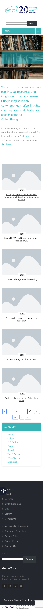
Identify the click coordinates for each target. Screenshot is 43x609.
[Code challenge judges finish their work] (21, 381)
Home (8, 489)
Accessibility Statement (16, 526)
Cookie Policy (11, 541)
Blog (7, 509)
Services (9, 499)
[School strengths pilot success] (21, 342)
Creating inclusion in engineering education (21, 319)
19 (37, 411)
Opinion (11, 438)
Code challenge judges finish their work (21, 399)
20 (15, 417)
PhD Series (12, 442)
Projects (11, 446)
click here (6, 144)
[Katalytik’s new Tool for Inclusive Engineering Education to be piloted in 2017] (21, 177)
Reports (11, 450)
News (22, 190)
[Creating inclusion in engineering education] (21, 301)
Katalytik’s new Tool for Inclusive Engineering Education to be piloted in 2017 (21, 197)
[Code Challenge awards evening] (21, 262)
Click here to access (29, 136)
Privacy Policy (11, 536)
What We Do (13, 458)
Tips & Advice (14, 454)
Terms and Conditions (15, 531)
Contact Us (10, 519)
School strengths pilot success (21, 359)
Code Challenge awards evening (21, 279)
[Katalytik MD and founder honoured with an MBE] (21, 221)
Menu (7, 31)
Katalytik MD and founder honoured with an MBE (21, 239)
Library (8, 514)
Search (32, 23)
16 (16, 411)
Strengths (12, 462)
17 (23, 411)
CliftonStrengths (13, 504)
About (8, 494)
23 (28, 417)
